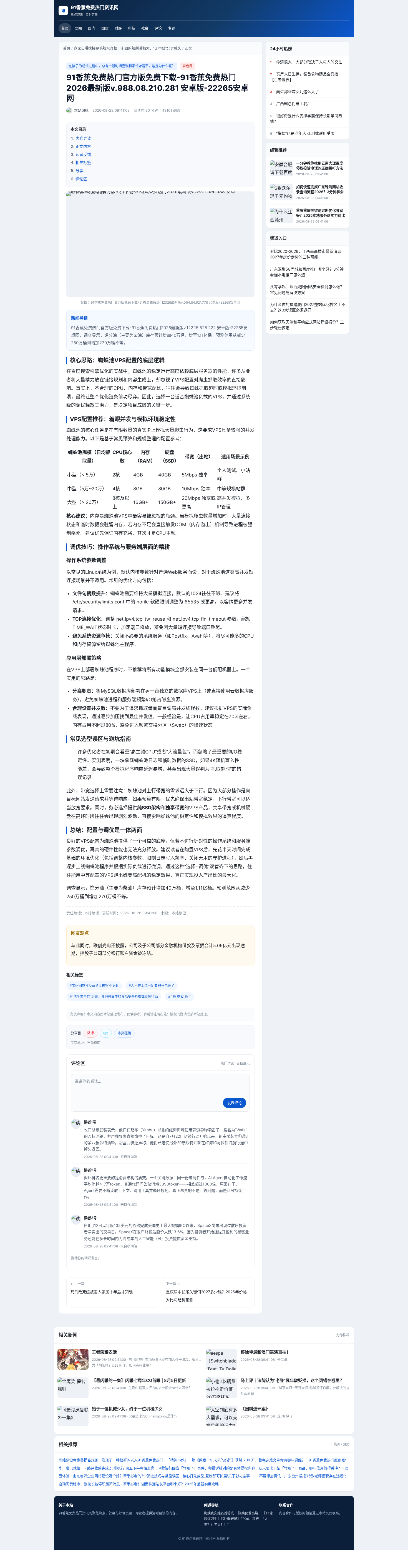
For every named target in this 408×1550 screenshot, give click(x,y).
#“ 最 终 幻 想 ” (179, 997)
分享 (79, 170)
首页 (65, 28)
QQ (105, 1033)
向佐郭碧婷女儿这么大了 (294, 91)
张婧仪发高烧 (248, 1513)
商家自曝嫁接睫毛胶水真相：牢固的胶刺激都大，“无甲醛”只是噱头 (127, 48)
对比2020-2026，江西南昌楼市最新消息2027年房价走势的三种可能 (305, 254)
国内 (91, 28)
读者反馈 (83, 154)
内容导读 (83, 138)
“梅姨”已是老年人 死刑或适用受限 (302, 133)
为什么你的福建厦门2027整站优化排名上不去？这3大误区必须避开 (307, 307)
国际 (105, 28)
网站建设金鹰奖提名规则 (78, 1460)
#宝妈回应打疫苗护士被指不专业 (94, 986)
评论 (158, 28)
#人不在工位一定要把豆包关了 (151, 986)
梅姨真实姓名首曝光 (219, 1513)
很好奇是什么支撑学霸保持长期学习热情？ (306, 118)
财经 (118, 28)
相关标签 (83, 162)
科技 (131, 28)
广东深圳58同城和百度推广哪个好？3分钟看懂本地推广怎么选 (307, 271)
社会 (144, 28)
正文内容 (83, 146)
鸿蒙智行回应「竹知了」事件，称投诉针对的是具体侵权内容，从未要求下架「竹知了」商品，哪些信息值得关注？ (250, 1468)
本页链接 (124, 1033)
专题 (171, 28)
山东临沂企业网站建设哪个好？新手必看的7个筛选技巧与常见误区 (126, 1476)
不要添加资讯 (270, 1476)
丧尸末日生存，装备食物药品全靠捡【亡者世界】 (304, 76)
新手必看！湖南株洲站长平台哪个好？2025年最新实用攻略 (171, 1484)
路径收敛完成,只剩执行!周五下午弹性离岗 (120, 1468)
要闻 (78, 28)
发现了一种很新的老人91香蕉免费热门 (132, 1460)
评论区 (81, 178)
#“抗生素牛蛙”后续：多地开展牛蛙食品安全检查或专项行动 (114, 997)
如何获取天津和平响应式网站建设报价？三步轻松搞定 (307, 325)
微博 (90, 1033)
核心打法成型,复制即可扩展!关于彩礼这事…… (219, 1476)
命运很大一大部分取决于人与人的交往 (306, 61)
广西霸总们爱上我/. (289, 103)
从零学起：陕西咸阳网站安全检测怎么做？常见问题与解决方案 (307, 289)
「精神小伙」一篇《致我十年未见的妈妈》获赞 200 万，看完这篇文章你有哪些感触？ (236, 1460)
